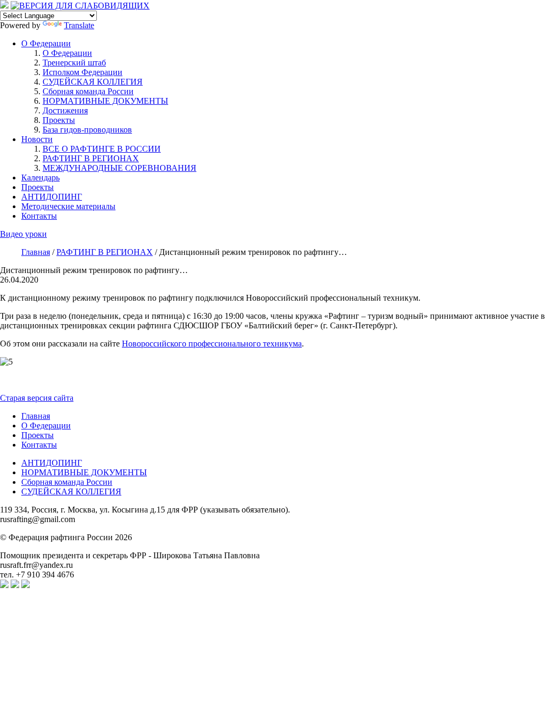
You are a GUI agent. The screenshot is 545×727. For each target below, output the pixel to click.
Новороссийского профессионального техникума (212, 343)
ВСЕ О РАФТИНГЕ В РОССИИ (102, 148)
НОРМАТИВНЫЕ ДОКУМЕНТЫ (105, 100)
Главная (35, 415)
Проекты (59, 120)
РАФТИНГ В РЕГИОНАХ (91, 158)
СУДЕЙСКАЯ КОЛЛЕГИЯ (93, 81)
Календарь (40, 177)
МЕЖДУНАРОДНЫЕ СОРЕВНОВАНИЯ (119, 167)
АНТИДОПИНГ (51, 196)
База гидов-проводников (87, 129)
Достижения (65, 110)
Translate (79, 25)
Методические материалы (68, 206)
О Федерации (46, 43)
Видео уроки (23, 233)
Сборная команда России (88, 91)
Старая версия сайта (36, 397)
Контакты (39, 215)
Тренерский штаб (74, 62)
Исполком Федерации (82, 72)
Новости (37, 139)
